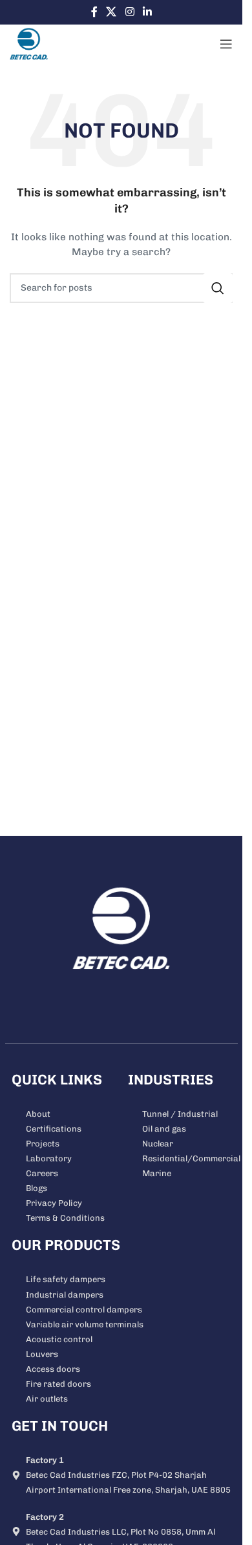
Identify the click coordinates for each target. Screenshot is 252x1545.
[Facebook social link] (94, 12)
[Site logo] (29, 43)
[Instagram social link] (129, 12)
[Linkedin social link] (147, 12)
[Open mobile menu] (226, 44)
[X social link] (111, 12)
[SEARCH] (218, 288)
